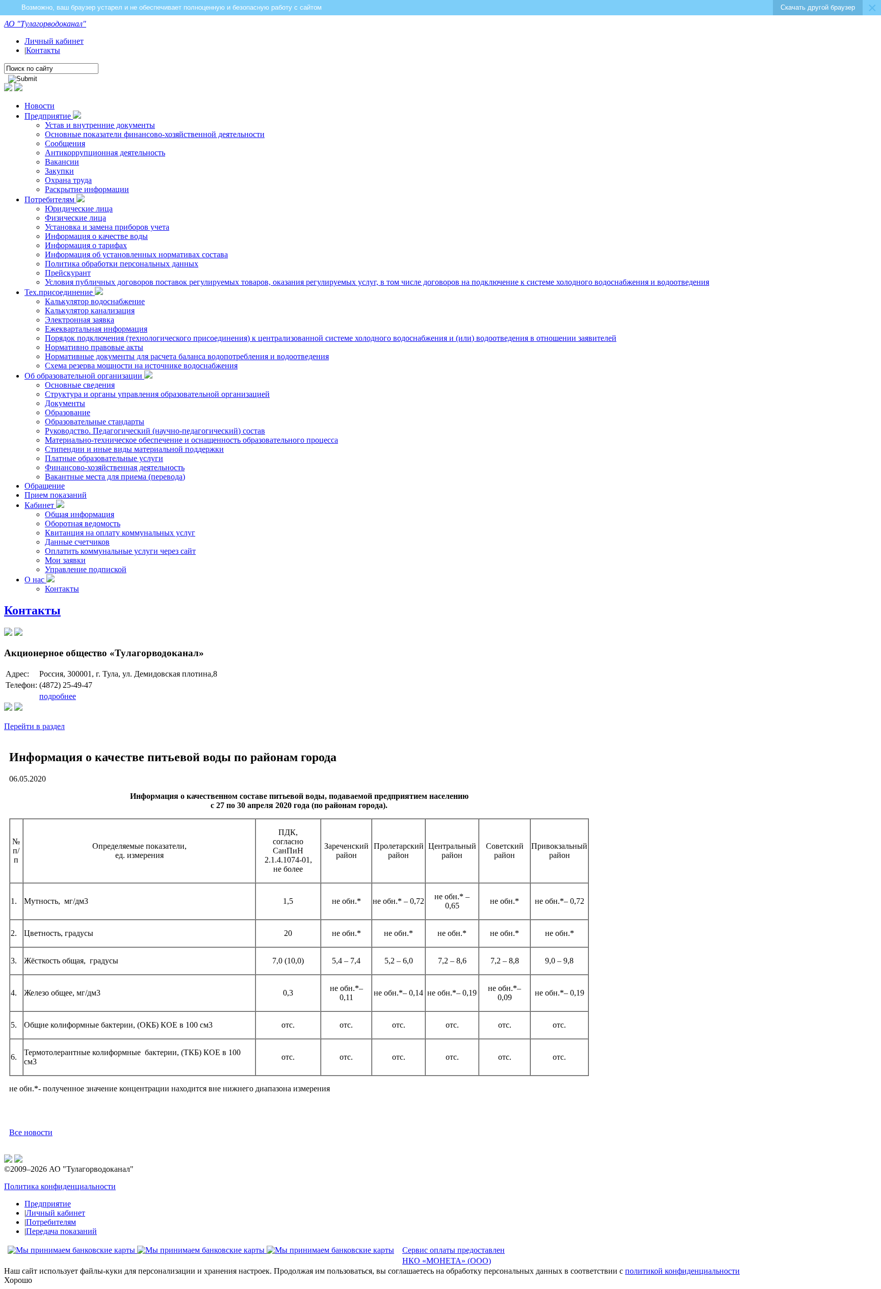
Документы (65, 403)
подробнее (57, 696)
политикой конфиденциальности (682, 1271)
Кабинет (40, 505)
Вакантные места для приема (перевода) (115, 476)
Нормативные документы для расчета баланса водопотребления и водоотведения (187, 356)
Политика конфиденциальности (60, 1186)
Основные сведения (80, 385)
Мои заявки (65, 560)
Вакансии (62, 161)
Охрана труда (68, 180)
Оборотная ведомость (82, 523)
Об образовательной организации (84, 375)
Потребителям (50, 199)
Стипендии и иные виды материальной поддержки (134, 449)
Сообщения (65, 143)
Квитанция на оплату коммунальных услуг (120, 532)
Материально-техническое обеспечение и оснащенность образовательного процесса (191, 440)
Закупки (59, 171)
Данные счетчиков (77, 542)
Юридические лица (79, 208)
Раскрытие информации (87, 189)
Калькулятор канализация (90, 310)
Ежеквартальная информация (96, 329)
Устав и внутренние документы (100, 125)
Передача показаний (61, 1231)
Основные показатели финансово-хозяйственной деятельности (155, 134)
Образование (67, 412)
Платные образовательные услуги (104, 458)
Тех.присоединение (59, 292)
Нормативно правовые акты (94, 347)
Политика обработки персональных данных (121, 263)
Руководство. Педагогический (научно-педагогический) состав (155, 430)
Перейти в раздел (34, 726)
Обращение (44, 485)
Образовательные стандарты (94, 421)
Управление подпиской (85, 569)
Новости (39, 105)
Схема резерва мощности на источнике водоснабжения (141, 365)
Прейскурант (68, 272)
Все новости (31, 1132)
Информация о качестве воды (96, 236)
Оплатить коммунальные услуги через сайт (120, 551)
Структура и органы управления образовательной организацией (157, 394)
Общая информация (79, 514)
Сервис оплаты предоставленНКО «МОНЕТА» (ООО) (453, 1255)
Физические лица (75, 217)
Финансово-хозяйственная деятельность (115, 467)
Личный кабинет (54, 41)
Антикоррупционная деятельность (105, 152)
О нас (35, 579)
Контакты (43, 50)
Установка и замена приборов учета (107, 227)
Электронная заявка (79, 319)
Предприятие (48, 116)
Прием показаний (55, 495)
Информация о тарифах (86, 245)
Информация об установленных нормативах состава (136, 254)
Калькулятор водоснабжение (95, 301)
